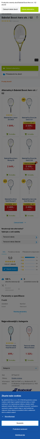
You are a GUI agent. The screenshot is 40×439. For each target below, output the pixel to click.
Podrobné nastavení (20, 429)
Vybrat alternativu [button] (28, 9)
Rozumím (20, 423)
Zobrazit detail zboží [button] (10, 9)
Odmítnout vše (20, 435)
